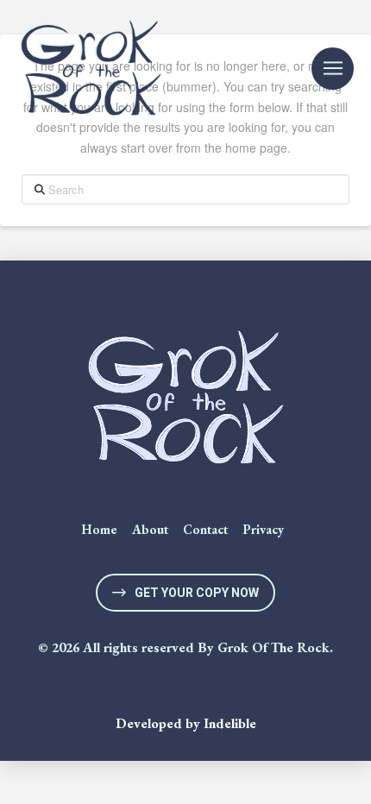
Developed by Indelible (186, 723)
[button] (332, 68)
